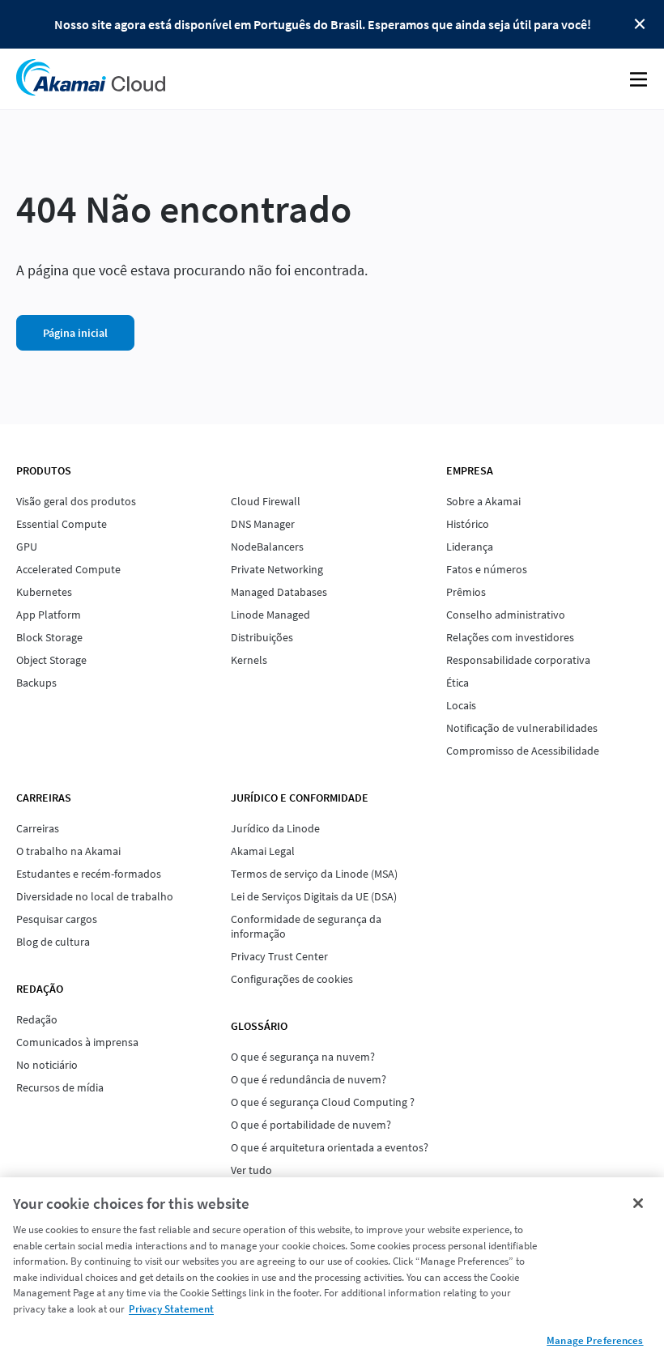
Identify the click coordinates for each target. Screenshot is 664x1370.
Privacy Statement (171, 1309)
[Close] (638, 1203)
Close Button (639, 24)
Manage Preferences (595, 1340)
